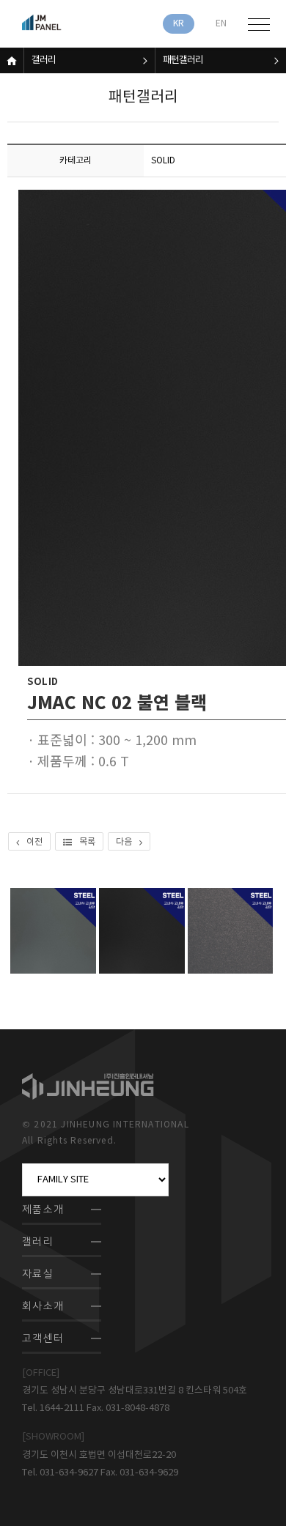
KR (178, 24)
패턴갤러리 (183, 60)
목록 (87, 842)
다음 (124, 842)
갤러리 (44, 60)
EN (221, 24)
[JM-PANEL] (62, 24)
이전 (34, 842)
